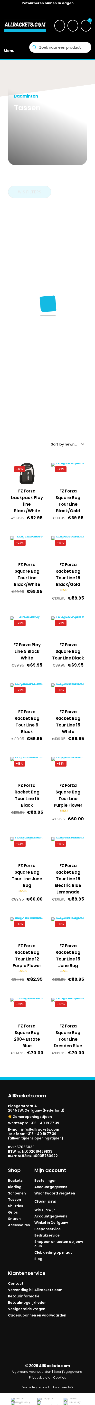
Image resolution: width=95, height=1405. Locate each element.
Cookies (59, 1377)
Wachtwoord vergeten (54, 1193)
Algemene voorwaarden (31, 1371)
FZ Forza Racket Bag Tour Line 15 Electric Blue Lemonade (68, 879)
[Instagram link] (38, 1345)
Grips (13, 1212)
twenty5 (66, 1387)
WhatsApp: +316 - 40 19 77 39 (33, 1123)
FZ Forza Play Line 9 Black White (27, 651)
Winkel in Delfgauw (51, 1222)
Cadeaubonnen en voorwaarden (37, 1315)
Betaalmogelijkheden (27, 1302)
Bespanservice (47, 1229)
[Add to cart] (38, 468)
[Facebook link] (18, 1345)
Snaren (14, 1218)
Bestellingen (45, 1180)
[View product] (38, 475)
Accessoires (19, 1225)
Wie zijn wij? (44, 1209)
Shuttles (15, 1206)
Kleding (14, 1186)
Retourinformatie (23, 1296)
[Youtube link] (77, 1345)
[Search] (59, 26)
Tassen (14, 1199)
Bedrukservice (47, 1235)
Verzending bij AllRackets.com (35, 1289)
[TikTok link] (57, 1345)
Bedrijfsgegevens (68, 1371)
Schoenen (17, 1193)
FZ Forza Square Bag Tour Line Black (68, 651)
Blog (38, 1258)
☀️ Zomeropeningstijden (30, 1116)
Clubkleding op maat (53, 1252)
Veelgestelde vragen (26, 1308)
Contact (15, 1283)
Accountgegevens (50, 1186)
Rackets (15, 1180)
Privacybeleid (39, 1377)
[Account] (72, 26)
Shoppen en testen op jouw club (58, 1244)
